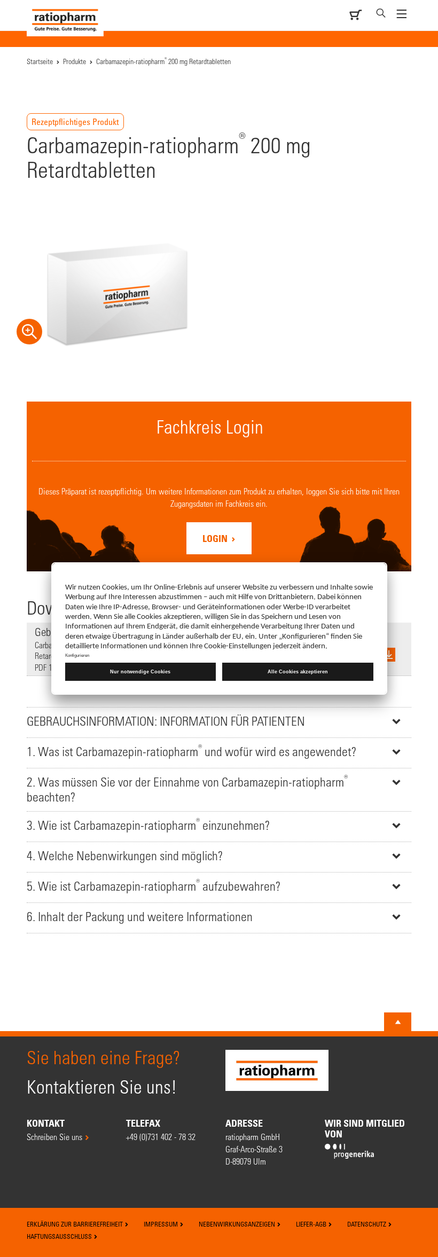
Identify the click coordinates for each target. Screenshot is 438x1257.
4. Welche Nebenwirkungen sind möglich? (125, 856)
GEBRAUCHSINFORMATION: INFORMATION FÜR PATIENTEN (166, 721)
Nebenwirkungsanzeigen (238, 1224)
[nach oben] (398, 1022)
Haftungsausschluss (60, 1236)
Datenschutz (367, 1224)
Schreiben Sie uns (54, 1137)
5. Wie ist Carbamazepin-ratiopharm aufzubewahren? (153, 885)
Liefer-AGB (312, 1224)
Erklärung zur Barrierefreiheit (75, 1224)
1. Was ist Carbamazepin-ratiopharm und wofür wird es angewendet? (191, 750)
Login (216, 538)
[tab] (219, 722)
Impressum (161, 1224)
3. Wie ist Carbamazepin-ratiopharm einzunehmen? (148, 824)
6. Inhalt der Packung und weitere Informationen (140, 916)
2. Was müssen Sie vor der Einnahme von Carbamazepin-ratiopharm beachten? (187, 788)
